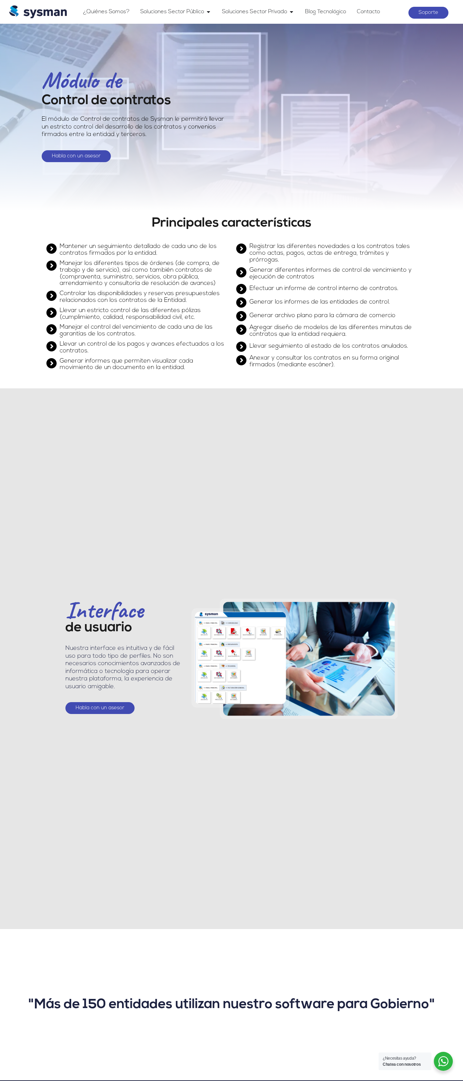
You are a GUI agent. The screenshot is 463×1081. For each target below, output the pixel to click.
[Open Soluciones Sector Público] (208, 12)
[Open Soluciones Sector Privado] (291, 12)
